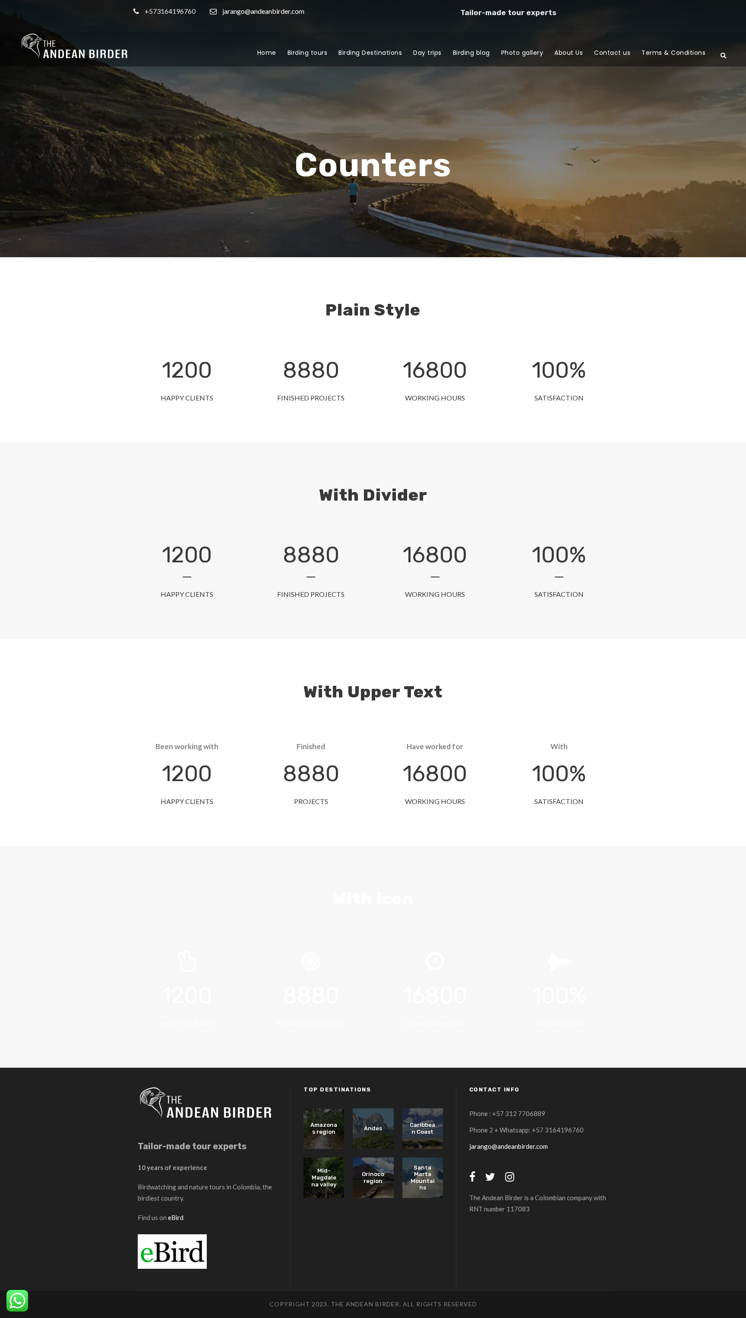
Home (266, 52)
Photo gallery (522, 52)
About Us (568, 52)
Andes (373, 1128)
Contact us (612, 52)
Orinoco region (373, 1177)
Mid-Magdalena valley (323, 1177)
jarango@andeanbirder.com (263, 11)
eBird (175, 1217)
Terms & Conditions (673, 52)
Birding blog (471, 52)
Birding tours (308, 52)
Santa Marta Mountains (423, 1177)
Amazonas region (323, 1128)
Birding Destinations (370, 52)
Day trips (427, 52)
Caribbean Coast (422, 1128)
